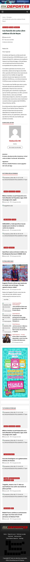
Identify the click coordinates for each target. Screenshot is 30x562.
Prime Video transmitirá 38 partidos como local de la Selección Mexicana (6, 338)
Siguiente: (14, 163)
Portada (11, 27)
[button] (2, 11)
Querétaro (16, 27)
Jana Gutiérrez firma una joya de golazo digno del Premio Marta (6, 307)
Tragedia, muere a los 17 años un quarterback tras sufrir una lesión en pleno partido (14, 486)
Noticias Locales (21, 534)
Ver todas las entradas (15, 147)
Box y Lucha (5, 27)
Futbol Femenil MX (16, 303)
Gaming (21, 538)
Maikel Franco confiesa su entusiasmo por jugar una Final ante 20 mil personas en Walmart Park (14, 515)
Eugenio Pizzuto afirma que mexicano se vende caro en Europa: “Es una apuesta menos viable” (14, 285)
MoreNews (13, 560)
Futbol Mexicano (8, 279)
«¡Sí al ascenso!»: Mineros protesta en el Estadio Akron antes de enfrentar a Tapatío (6, 328)
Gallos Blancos (7, 219)
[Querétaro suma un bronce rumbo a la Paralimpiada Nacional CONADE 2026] (15, 241)
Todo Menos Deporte (9, 454)
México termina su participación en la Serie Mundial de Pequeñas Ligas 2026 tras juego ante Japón (14, 198)
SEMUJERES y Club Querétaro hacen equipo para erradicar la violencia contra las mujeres (13, 226)
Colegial (6, 478)
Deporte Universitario (14, 478)
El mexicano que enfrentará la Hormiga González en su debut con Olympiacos (6, 317)
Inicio (5, 534)
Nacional (10, 536)
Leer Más (7, 300)
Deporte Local (12, 534)
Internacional (12, 191)
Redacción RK (7, 37)
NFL (12, 480)
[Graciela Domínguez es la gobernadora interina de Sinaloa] (15, 447)
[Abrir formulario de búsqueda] (27, 11)
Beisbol (6, 191)
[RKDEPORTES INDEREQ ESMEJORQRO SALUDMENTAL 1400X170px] (15, 1)
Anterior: (14, 156)
